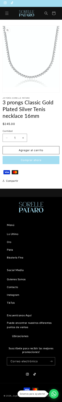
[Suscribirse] (51, 361)
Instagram (13, 294)
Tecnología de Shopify (47, 396)
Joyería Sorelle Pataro (24, 396)
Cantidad (8, 131)
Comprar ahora (31, 160)
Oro (9, 241)
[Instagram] (5, 3)
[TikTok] (12, 3)
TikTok (11, 302)
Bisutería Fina (15, 257)
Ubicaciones (20, 336)
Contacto (12, 287)
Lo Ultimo (12, 234)
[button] (7, 13)
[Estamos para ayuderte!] (54, 394)
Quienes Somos (16, 279)
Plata (10, 249)
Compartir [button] (12, 180)
